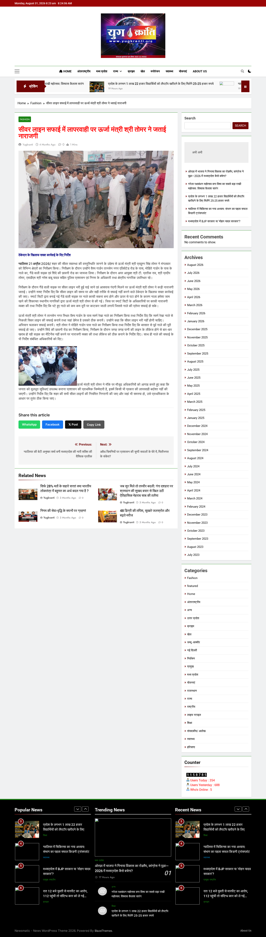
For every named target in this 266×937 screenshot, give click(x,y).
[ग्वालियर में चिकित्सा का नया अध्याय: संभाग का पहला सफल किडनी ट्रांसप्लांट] (188, 88)
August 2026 (195, 265)
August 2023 (195, 547)
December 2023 (197, 514)
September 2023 (197, 538)
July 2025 (193, 369)
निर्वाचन (191, 658)
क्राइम (131, 71)
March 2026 (194, 305)
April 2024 (193, 490)
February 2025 (196, 410)
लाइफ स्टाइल (194, 715)
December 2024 (197, 426)
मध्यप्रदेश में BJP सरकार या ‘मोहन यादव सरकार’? (214, 221)
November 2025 (197, 337)
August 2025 (195, 361)
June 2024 (193, 474)
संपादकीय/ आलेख (196, 731)
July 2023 (193, 555)
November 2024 (197, 434)
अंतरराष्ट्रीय (83, 71)
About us (200, 71)
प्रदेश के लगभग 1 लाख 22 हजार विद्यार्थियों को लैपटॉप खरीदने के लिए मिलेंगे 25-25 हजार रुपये (123, 84)
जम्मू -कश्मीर (193, 642)
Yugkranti (28, 144)
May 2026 (193, 289)
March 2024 (194, 498)
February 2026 (196, 313)
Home (67, 71)
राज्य (115, 71)
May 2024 (193, 482)
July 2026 (193, 273)
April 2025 (193, 394)
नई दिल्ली (192, 650)
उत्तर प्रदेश (193, 618)
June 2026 (193, 281)
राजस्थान (192, 691)
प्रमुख (190, 666)
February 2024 (196, 506)
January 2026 (195, 321)
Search (190, 118)
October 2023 (195, 530)
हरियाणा (191, 747)
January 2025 (195, 418)
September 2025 (197, 353)
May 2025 (193, 385)
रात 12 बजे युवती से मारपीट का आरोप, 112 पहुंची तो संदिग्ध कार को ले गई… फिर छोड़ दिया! (65, 874)
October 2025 (195, 345)
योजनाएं (183, 71)
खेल (143, 71)
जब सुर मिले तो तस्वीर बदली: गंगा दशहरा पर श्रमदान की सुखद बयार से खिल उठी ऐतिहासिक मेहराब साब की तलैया (146, 490)
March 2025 (194, 402)
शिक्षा (189, 723)
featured (192, 586)
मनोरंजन (155, 71)
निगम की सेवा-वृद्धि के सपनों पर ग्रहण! (63, 511)
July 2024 (193, 466)
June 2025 (193, 377)
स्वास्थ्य (169, 71)
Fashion (25, 119)
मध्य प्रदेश (101, 71)
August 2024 (195, 458)
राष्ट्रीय (191, 706)
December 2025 (197, 329)
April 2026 (193, 297)
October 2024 (195, 442)
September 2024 (197, 450)
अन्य (189, 610)
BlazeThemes (103, 930)
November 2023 (197, 523)
